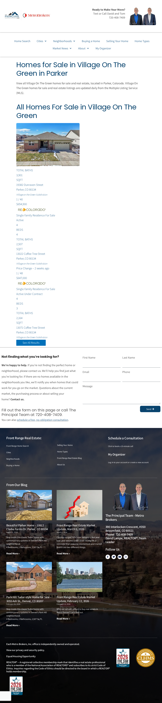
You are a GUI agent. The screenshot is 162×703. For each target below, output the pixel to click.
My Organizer (116, 454)
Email (86, 372)
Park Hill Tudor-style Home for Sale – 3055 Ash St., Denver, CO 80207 (28, 599)
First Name (89, 357)
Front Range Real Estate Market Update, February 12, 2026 (76, 599)
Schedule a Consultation (125, 438)
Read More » (13, 553)
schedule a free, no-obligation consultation (42, 420)
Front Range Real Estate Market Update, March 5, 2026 (76, 527)
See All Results (31, 342)
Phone (126, 372)
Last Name (128, 357)
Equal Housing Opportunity (21, 656)
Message (88, 386)
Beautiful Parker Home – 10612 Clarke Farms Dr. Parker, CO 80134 (27, 527)
